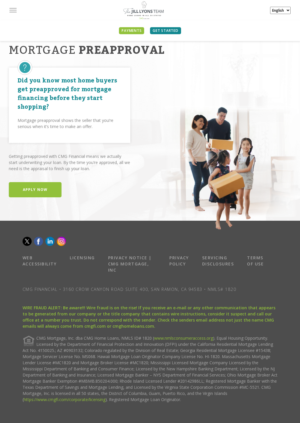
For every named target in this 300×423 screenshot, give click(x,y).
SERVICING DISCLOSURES (218, 261)
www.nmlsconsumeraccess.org (183, 338)
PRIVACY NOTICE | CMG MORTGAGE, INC (130, 264)
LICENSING (82, 257)
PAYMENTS (132, 30)
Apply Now (35, 189)
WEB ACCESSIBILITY (40, 261)
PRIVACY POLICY (179, 261)
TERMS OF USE (255, 261)
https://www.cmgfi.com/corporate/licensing (64, 399)
